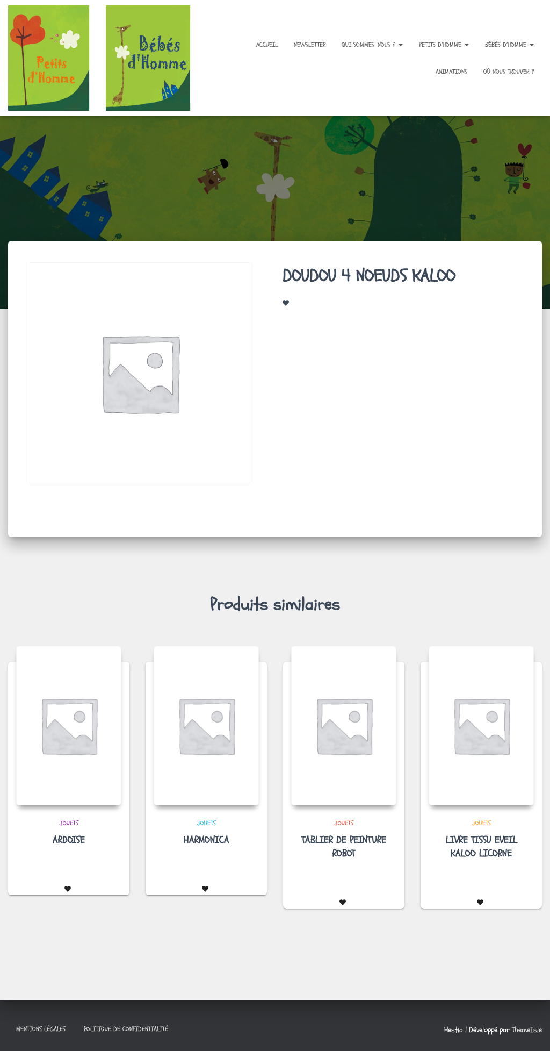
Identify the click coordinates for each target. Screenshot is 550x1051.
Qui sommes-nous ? (369, 44)
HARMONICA (206, 840)
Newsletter (309, 44)
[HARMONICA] (206, 725)
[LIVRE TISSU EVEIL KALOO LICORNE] (481, 725)
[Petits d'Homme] (105, 58)
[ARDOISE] (68, 725)
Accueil (267, 44)
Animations (451, 71)
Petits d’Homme (441, 44)
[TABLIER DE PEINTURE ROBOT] (343, 725)
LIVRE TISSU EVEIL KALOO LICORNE (481, 846)
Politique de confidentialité (126, 1029)
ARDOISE (69, 840)
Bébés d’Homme (507, 44)
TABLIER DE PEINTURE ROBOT (343, 846)
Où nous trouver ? (508, 71)
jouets (69, 823)
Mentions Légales (41, 1029)
